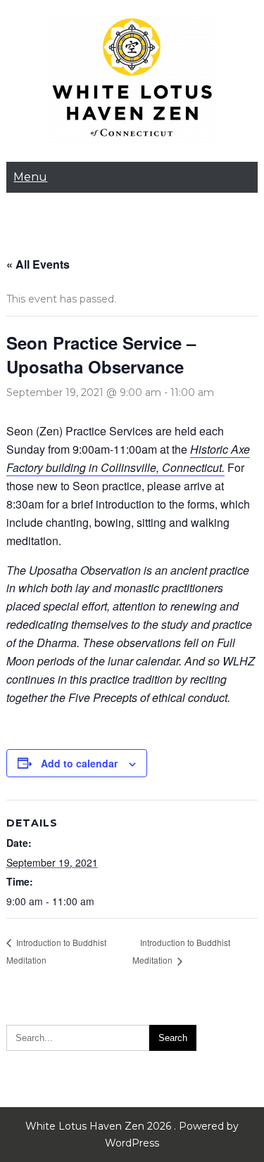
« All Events (38, 264)
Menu (30, 177)
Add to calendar (79, 763)
